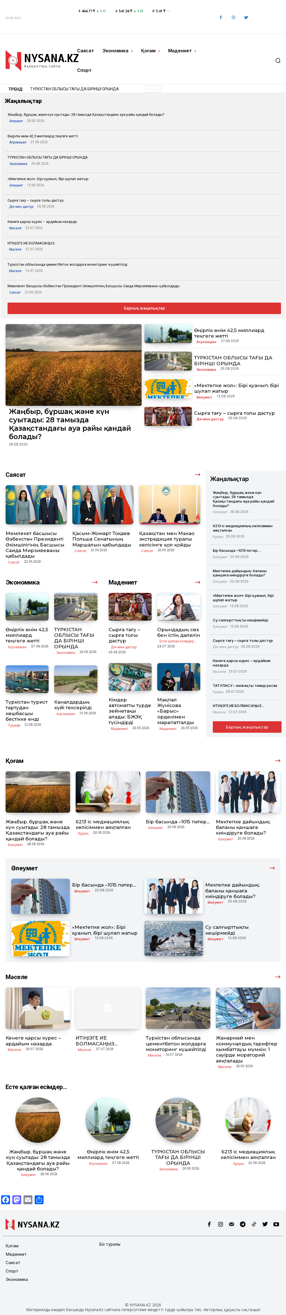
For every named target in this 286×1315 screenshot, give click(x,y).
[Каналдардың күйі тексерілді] (75, 679)
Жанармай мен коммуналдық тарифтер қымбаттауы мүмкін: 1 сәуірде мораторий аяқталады (246, 1049)
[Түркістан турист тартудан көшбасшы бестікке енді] (27, 679)
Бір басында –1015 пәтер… (237, 550)
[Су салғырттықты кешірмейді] (173, 938)
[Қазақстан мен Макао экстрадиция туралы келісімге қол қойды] (169, 504)
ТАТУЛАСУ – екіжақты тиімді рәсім (245, 685)
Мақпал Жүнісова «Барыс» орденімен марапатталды (175, 711)
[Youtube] (276, 1224)
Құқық (218, 536)
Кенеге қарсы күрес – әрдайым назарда (42, 222)
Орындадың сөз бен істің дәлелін (178, 632)
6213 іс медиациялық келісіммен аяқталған (70, 89)
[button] (278, 60)
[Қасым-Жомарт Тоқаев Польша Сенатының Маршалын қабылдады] (103, 504)
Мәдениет (119, 729)
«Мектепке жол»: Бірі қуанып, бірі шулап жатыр (48, 179)
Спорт (12, 1271)
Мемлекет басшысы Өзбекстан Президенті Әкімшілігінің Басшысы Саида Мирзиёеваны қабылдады (94, 286)
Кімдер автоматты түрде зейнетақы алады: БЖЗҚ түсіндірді (130, 711)
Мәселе (15, 228)
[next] (157, 89)
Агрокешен (18, 142)
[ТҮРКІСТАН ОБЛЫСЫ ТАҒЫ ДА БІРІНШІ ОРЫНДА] (168, 361)
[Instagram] (233, 18)
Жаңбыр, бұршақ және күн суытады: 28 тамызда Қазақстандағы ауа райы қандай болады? (86, 114)
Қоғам (12, 1245)
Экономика (18, 164)
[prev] (148, 89)
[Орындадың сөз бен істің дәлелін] (178, 607)
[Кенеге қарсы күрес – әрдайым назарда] (38, 1008)
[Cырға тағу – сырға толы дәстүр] (168, 416)
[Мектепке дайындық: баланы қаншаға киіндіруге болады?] (248, 792)
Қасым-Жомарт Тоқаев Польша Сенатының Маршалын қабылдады (101, 539)
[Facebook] (221, 18)
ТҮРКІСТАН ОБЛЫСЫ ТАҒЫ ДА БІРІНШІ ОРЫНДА (48, 157)
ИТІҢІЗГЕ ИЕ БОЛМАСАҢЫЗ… (32, 243)
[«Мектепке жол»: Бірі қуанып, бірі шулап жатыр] (168, 388)
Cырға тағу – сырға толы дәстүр (36, 200)
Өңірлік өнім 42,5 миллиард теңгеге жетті (43, 136)
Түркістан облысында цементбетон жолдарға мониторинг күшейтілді (67, 264)
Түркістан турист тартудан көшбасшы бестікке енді (27, 710)
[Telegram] (243, 1224)
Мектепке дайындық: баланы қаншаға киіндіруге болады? (240, 573)
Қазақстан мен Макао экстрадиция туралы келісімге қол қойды (166, 539)
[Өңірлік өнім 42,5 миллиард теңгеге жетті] (168, 333)
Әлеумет (16, 121)
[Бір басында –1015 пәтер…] (178, 792)
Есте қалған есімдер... (178, 641)
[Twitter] (246, 18)
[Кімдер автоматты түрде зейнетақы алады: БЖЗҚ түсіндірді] (130, 677)
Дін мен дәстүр (21, 207)
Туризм (14, 725)
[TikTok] (254, 1224)
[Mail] (231, 1224)
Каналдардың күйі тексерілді (73, 704)
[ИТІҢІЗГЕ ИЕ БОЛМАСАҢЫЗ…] (108, 1008)
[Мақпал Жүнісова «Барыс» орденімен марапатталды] (178, 677)
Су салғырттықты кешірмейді (240, 620)
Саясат (15, 292)
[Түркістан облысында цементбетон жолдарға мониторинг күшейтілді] (178, 1008)
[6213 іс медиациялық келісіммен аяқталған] (108, 792)
